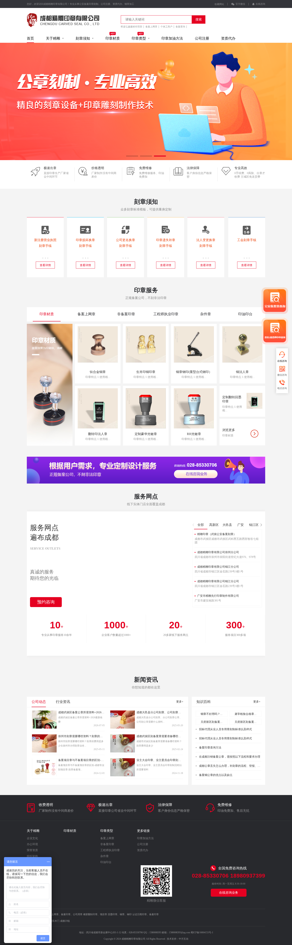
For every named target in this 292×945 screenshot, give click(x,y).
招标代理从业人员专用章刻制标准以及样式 (225, 729)
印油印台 (105, 862)
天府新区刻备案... (211, 721)
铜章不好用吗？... (211, 713)
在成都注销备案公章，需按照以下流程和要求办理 (229, 756)
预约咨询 (46, 602)
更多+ (179, 701)
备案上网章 (151, 26)
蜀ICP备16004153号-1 (202, 932)
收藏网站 (219, 4)
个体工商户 (166, 26)
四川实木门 (53, 921)
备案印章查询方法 (210, 747)
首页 (30, 38)
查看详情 (45, 265)
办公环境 (32, 844)
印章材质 (112, 38)
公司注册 (202, 38)
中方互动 (183, 938)
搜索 (198, 19)
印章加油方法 (172, 38)
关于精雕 (54, 38)
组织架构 (32, 856)
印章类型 (140, 38)
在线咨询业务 (228, 892)
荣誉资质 (32, 850)
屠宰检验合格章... (245, 713)
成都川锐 (65, 921)
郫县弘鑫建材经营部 (131, 26)
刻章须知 (84, 38)
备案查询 (180, 26)
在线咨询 (259, 4)
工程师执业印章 (110, 850)
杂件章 (104, 856)
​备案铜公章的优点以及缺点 (215, 775)
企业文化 (32, 838)
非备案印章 (107, 844)
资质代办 (228, 38)
